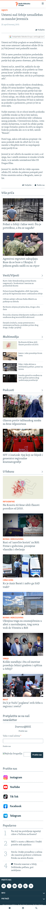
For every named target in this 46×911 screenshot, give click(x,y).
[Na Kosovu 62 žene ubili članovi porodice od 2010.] (10, 345)
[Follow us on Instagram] (20, 886)
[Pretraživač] (36, 908)
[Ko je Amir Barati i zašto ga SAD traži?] (23, 565)
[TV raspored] (31, 886)
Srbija (6, 659)
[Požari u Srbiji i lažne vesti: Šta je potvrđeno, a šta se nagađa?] (23, 209)
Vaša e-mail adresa (12, 736)
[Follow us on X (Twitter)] (9, 886)
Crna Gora (8, 580)
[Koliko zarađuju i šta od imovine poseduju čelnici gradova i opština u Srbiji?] (23, 644)
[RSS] (25, 886)
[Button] (40, 30)
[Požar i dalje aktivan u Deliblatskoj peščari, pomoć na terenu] (10, 367)
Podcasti (8, 390)
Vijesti (4, 10)
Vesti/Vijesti (11, 275)
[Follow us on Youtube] (14, 886)
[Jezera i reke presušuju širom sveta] (10, 356)
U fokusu (8, 471)
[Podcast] (23, 908)
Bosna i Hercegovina (13, 539)
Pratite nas (37, 755)
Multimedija (11, 337)
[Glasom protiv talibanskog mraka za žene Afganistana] (23, 405)
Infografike (9, 502)
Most (5, 700)
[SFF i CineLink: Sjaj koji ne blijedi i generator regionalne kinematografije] (23, 440)
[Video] (9, 908)
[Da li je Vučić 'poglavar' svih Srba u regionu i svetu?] (23, 685)
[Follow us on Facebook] (3, 886)
